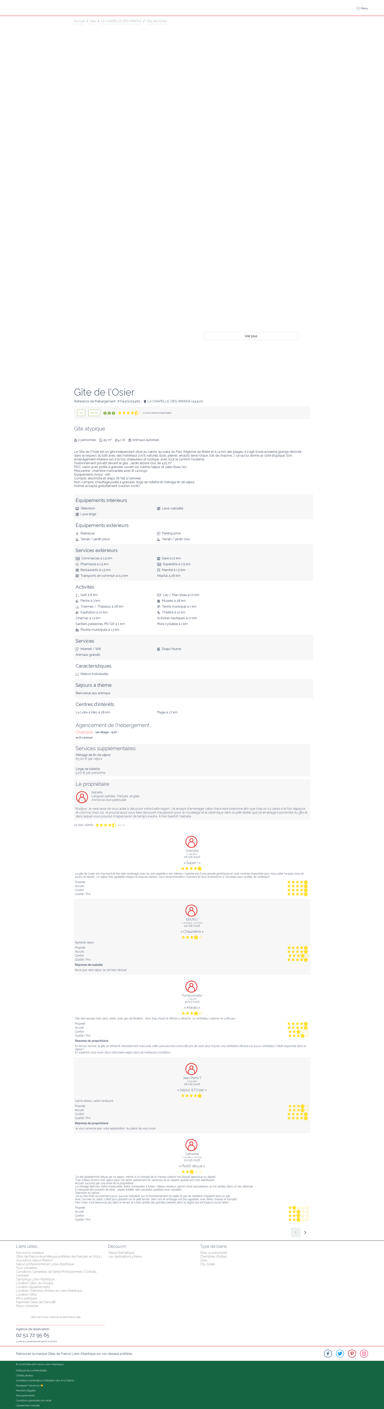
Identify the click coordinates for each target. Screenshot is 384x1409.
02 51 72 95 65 (32, 1335)
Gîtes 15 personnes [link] (213, 1253)
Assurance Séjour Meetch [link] (34, 1260)
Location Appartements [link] (33, 1287)
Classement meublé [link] (28, 1405)
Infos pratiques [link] (26, 1298)
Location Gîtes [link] (26, 1294)
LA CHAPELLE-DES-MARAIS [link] (121, 21)
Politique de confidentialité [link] (31, 1370)
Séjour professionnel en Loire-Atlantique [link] (45, 1264)
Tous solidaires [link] (26, 1268)
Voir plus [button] (251, 336)
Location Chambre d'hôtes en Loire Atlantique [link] (49, 1291)
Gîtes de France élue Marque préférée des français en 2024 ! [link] (59, 1256)
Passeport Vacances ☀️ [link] (29, 1385)
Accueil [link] (79, 21)
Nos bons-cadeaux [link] (30, 1253)
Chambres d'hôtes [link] (213, 1256)
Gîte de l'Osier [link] (157, 21)
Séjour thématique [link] (121, 1253)
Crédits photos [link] (24, 1375)
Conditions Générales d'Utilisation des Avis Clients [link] (45, 1380)
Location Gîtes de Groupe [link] (34, 1283)
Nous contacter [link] (27, 1306)
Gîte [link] (93, 21)
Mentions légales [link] (26, 1390)
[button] (362, 8)
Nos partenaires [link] (25, 1395)
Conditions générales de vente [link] (33, 1400)
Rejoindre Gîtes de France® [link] (36, 1302)
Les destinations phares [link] (125, 1256)
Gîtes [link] (203, 1260)
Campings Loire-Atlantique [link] (35, 1279)
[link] (81, 413)
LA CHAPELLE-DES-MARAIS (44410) (175, 401)
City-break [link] (207, 1264)
